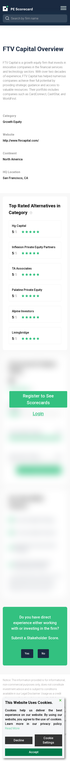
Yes (27, 653)
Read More (12, 728)
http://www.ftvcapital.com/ (21, 140)
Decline (19, 740)
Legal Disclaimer (30, 693)
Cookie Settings (48, 740)
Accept (33, 752)
